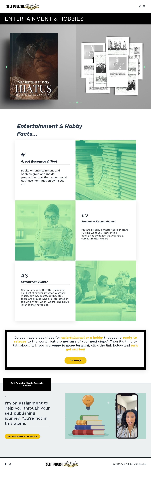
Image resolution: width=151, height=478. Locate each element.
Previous (6, 66)
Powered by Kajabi (138, 472)
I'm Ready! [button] (75, 360)
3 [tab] (77, 102)
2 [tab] (73, 102)
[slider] (103, 437)
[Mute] (134, 437)
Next (144, 66)
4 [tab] (81, 102)
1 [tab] (70, 102)
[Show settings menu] (139, 437)
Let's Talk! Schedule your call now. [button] (22, 436)
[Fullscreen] (144, 437)
